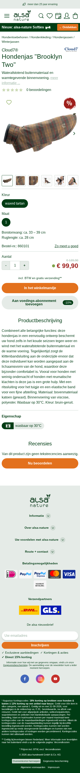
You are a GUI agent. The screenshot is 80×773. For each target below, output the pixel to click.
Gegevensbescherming (15, 665)
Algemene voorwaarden (33, 767)
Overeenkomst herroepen (26, 761)
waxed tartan (15, 203)
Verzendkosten (62, 742)
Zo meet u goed (66, 246)
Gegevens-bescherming (55, 761)
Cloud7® (10, 50)
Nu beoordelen (40, 463)
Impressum (54, 767)
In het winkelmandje (40, 288)
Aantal (7, 256)
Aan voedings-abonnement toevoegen (42, 302)
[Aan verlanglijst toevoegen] (9, 102)
